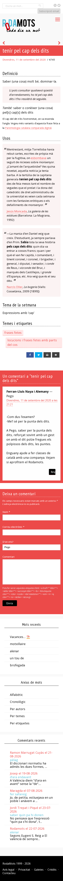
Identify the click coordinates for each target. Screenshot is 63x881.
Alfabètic (16, 695)
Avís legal (8, 869)
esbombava (38, 158)
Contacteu (9, 873)
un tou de (17, 658)
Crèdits (52, 869)
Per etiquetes (19, 723)
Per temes (17, 716)
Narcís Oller (15, 287)
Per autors (17, 709)
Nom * (6, 512)
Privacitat (24, 869)
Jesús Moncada (17, 211)
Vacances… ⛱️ (20, 637)
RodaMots (9, 863)
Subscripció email (49, 11)
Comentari (8, 556)
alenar (14, 651)
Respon (53, 472)
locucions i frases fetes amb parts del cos (32, 342)
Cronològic (18, 702)
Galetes (39, 869)
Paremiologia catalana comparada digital (28, 127)
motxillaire (18, 644)
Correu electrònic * (13, 526)
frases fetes (13, 333)
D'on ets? (8, 541)
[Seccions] (57, 18)
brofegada (17, 665)
